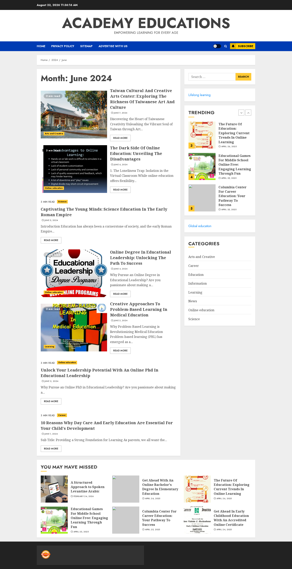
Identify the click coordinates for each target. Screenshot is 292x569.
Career (62, 415)
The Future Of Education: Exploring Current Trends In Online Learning (234, 133)
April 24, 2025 (224, 529)
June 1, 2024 (51, 434)
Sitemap (86, 46)
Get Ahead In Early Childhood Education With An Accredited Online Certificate (231, 518)
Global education (199, 226)
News (192, 301)
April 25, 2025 (228, 178)
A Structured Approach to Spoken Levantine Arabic (87, 487)
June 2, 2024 (51, 381)
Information (197, 283)
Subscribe (245, 46)
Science (62, 201)
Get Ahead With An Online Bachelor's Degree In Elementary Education (160, 487)
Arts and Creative (54, 133)
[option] (219, 137)
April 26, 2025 (229, 146)
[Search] (225, 46)
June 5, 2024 (51, 220)
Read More (120, 138)
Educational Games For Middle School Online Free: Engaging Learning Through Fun (235, 165)
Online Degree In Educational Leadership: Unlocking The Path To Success (140, 257)
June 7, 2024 (120, 113)
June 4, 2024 (121, 268)
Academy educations (146, 23)
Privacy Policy (62, 46)
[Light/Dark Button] (217, 46)
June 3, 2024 (121, 320)
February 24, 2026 (83, 496)
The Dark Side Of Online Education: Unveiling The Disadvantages (136, 153)
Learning (49, 346)
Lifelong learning (199, 95)
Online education (54, 188)
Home (41, 46)
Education (196, 274)
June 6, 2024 (121, 164)
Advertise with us (113, 46)
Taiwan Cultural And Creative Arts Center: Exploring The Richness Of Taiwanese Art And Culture (142, 99)
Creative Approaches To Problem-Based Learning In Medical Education (138, 309)
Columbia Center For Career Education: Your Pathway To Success (233, 196)
